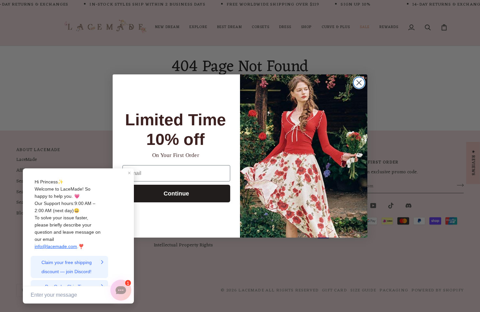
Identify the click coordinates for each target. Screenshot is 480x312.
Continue (176, 193)
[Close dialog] (359, 82)
